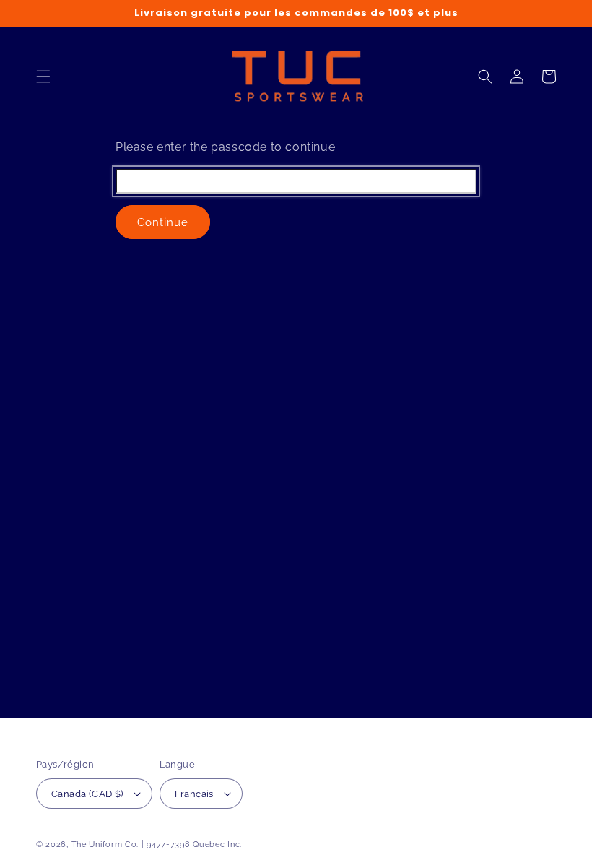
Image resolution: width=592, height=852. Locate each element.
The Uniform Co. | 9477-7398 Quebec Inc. (156, 844)
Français (194, 793)
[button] (43, 76)
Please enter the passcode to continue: (227, 147)
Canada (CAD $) (87, 793)
